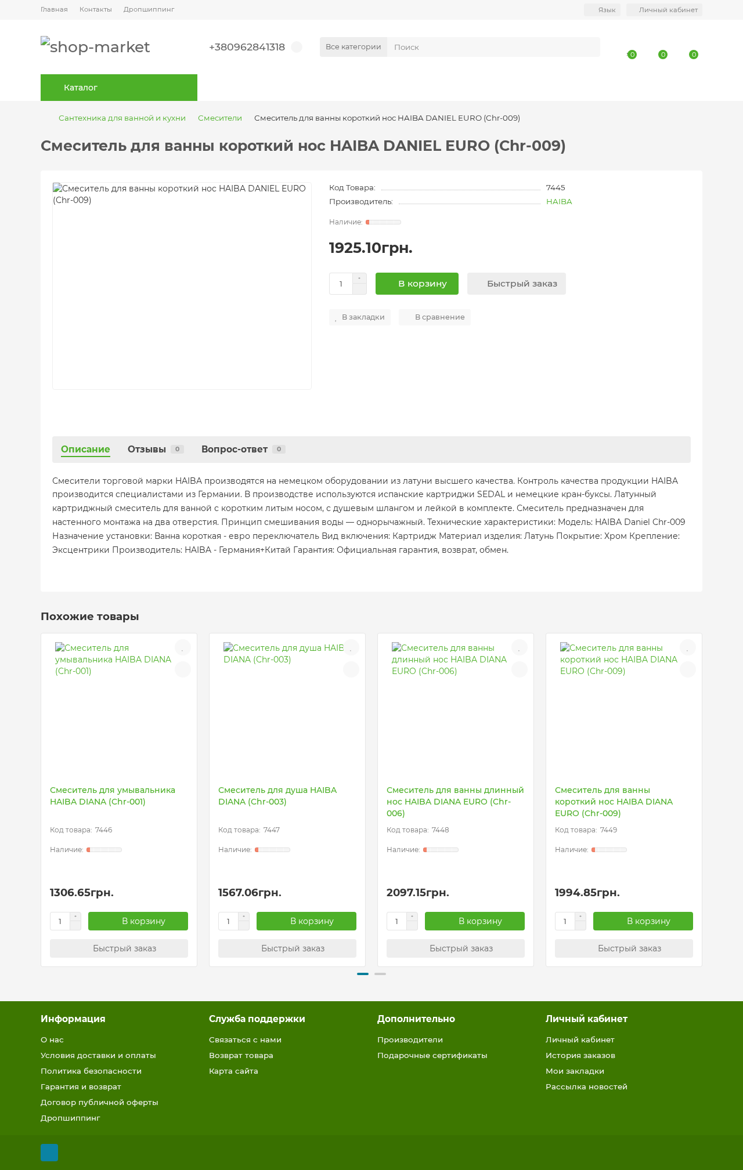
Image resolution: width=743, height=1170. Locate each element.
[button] (42, 798)
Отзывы (153, 449)
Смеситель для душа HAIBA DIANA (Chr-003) (277, 796)
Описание (85, 449)
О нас (52, 1039)
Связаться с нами (245, 1039)
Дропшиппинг (149, 9)
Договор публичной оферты (99, 1102)
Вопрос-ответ (241, 449)
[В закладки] (183, 647)
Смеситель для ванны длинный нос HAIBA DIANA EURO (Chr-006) (455, 801)
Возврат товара (241, 1055)
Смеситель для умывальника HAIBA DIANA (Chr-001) (112, 796)
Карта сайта (233, 1070)
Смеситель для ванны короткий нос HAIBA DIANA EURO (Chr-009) (614, 801)
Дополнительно (416, 1018)
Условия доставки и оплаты (98, 1055)
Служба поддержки (257, 1018)
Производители (410, 1039)
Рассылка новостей (586, 1086)
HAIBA (559, 201)
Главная (54, 9)
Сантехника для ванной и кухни (122, 117)
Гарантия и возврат (81, 1086)
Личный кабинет (586, 1018)
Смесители (220, 117)
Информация (73, 1018)
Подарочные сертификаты (432, 1055)
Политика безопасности (91, 1070)
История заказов (580, 1055)
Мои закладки (575, 1070)
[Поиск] (588, 47)
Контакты (96, 9)
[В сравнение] (183, 669)
